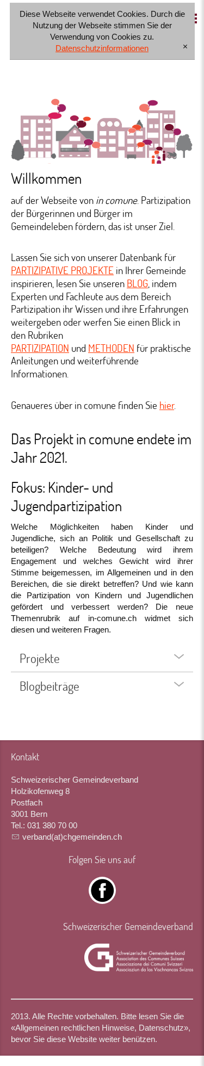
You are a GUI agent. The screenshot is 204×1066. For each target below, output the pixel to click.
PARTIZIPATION (40, 348)
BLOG (137, 283)
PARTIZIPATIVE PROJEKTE (62, 270)
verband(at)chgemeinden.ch (72, 836)
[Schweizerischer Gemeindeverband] (138, 958)
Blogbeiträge (49, 686)
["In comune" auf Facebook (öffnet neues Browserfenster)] (102, 898)
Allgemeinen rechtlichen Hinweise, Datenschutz (99, 1027)
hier (166, 405)
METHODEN (111, 348)
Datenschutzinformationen (102, 48)
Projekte (40, 658)
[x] (185, 47)
